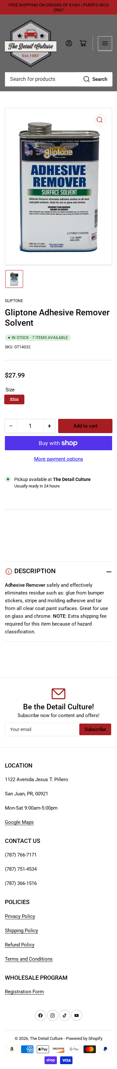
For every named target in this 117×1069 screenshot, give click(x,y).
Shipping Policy (21, 930)
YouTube (14, 523)
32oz (14, 399)
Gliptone (14, 301)
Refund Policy (19, 945)
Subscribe (95, 729)
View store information (37, 493)
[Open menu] (105, 43)
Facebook (15, 546)
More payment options (58, 459)
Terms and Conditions (29, 959)
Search (99, 79)
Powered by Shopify (84, 1038)
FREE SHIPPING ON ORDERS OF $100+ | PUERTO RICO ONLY (58, 7)
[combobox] (58, 79)
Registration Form (24, 992)
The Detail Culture (46, 1038)
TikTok (12, 531)
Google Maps (19, 822)
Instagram (16, 538)
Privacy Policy (20, 916)
